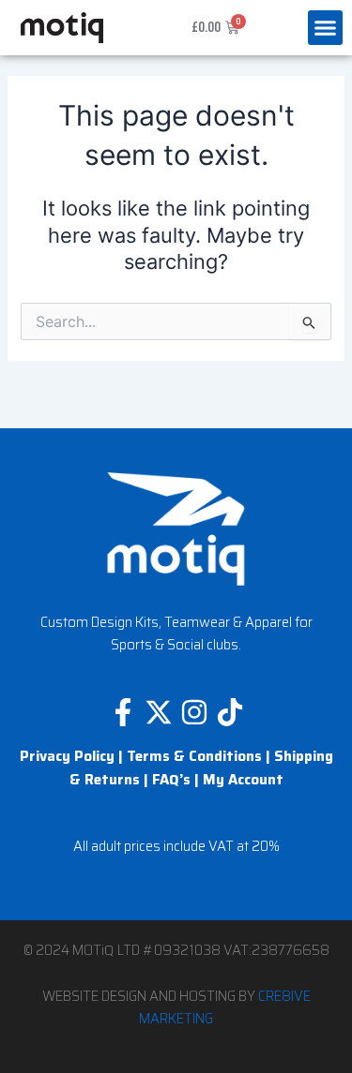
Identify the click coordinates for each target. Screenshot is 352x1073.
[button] (326, 28)
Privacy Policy (67, 756)
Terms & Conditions (194, 756)
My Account (243, 779)
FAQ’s (171, 779)
